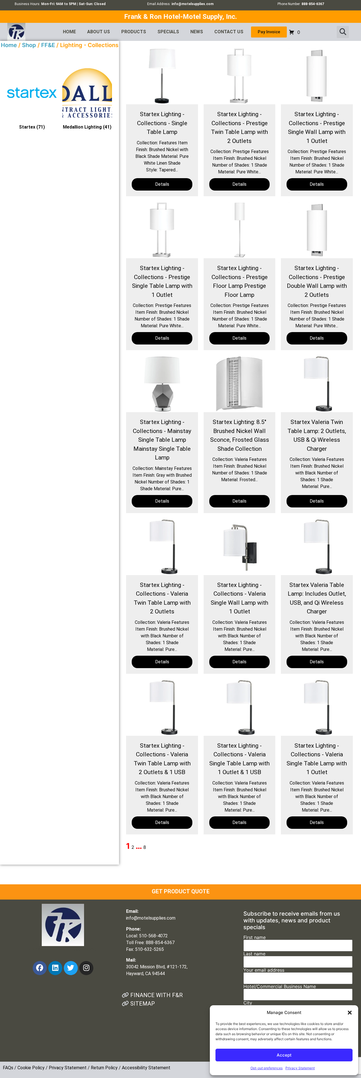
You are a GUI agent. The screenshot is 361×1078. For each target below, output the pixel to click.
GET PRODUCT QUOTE (181, 891)
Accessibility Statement (146, 1067)
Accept (284, 1055)
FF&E (48, 45)
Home (9, 45)
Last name (254, 953)
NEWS (196, 31)
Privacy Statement (300, 1068)
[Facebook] (40, 968)
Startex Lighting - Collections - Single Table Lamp (162, 123)
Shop (29, 45)
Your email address (263, 970)
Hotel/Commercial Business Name (279, 986)
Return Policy (104, 1067)
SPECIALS (168, 31)
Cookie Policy (31, 1067)
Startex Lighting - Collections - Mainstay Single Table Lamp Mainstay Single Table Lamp (162, 440)
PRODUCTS (133, 31)
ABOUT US (98, 31)
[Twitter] (71, 968)
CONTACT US (228, 31)
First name (254, 937)
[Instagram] (86, 968)
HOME (69, 31)
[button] (350, 1012)
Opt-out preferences (266, 1068)
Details (162, 184)
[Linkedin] (55, 968)
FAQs (8, 1067)
